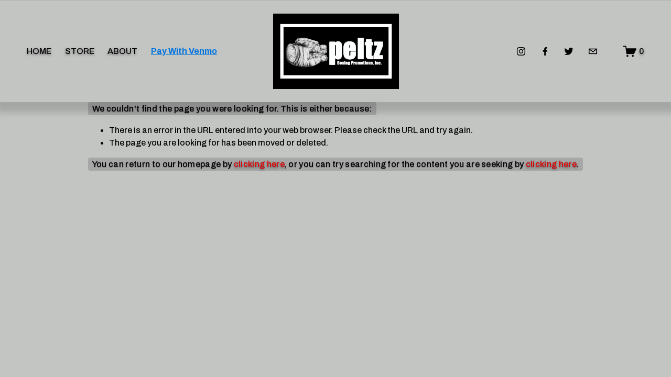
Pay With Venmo (184, 51)
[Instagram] (521, 51)
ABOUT (122, 51)
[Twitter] (569, 51)
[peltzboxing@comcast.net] (593, 51)
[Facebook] (545, 51)
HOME (39, 51)
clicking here (259, 164)
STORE (79, 51)
